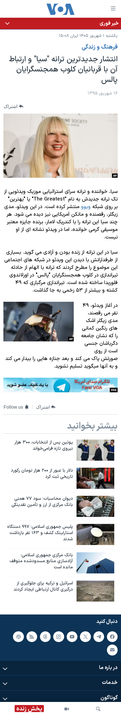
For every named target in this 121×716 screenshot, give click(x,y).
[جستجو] (98, 709)
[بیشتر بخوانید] (60, 23)
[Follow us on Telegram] (98, 636)
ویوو (85, 207)
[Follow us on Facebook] (112, 636)
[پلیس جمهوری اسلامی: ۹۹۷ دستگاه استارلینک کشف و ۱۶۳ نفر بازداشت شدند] (95, 534)
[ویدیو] (66, 709)
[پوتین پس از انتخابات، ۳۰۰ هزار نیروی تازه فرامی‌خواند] (95, 450)
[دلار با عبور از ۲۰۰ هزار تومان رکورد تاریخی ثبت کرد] (95, 478)
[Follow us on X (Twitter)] (85, 636)
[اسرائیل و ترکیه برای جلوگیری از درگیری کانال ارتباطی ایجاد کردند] (95, 591)
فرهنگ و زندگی (100, 47)
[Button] (13, 106)
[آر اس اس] (31, 636)
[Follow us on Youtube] (72, 636)
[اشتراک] (112, 650)
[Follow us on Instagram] (58, 636)
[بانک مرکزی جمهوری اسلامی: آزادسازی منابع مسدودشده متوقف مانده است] (95, 562)
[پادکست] (18, 636)
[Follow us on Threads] (45, 636)
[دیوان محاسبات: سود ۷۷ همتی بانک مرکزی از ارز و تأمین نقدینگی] (95, 506)
